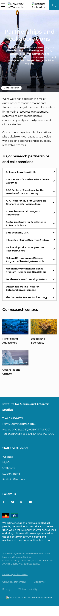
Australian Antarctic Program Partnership (23, 213)
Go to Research (11, 87)
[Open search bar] (54, 5)
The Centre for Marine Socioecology (27, 297)
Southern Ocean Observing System (26, 279)
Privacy (6, 589)
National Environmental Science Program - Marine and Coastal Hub (26, 270)
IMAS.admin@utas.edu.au (20, 423)
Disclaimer (39, 581)
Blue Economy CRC (17, 232)
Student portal (11, 473)
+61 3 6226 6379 (14, 418)
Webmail (7, 456)
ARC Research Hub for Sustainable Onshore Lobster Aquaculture (26, 202)
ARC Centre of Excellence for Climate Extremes (27, 181)
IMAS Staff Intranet (13, 479)
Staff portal (9, 468)
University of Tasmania (15, 574)
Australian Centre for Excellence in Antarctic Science (26, 223)
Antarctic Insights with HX (21, 172)
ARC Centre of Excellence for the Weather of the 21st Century (25, 192)
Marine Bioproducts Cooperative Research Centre (25, 249)
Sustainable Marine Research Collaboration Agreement (22, 288)
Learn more (45, 540)
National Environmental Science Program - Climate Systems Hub (25, 259)
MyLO (5, 462)
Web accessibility (27, 589)
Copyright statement (14, 581)
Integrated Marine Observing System (27, 239)
